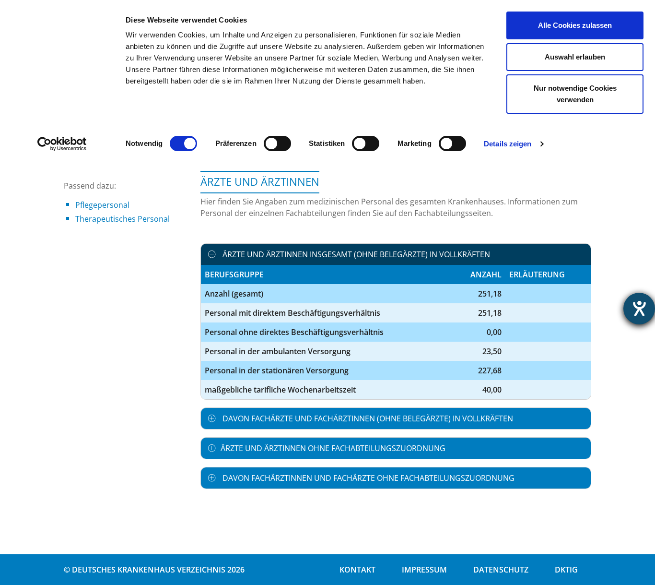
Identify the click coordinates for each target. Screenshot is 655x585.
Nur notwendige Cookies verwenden (575, 94)
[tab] (396, 254)
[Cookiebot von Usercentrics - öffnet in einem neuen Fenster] (62, 144)
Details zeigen (507, 144)
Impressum (424, 569)
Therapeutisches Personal (122, 219)
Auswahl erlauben (575, 57)
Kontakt (357, 569)
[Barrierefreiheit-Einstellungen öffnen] (639, 308)
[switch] (277, 143)
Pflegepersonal (102, 205)
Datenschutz (500, 569)
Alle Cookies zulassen (575, 25)
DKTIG (566, 569)
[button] (396, 254)
